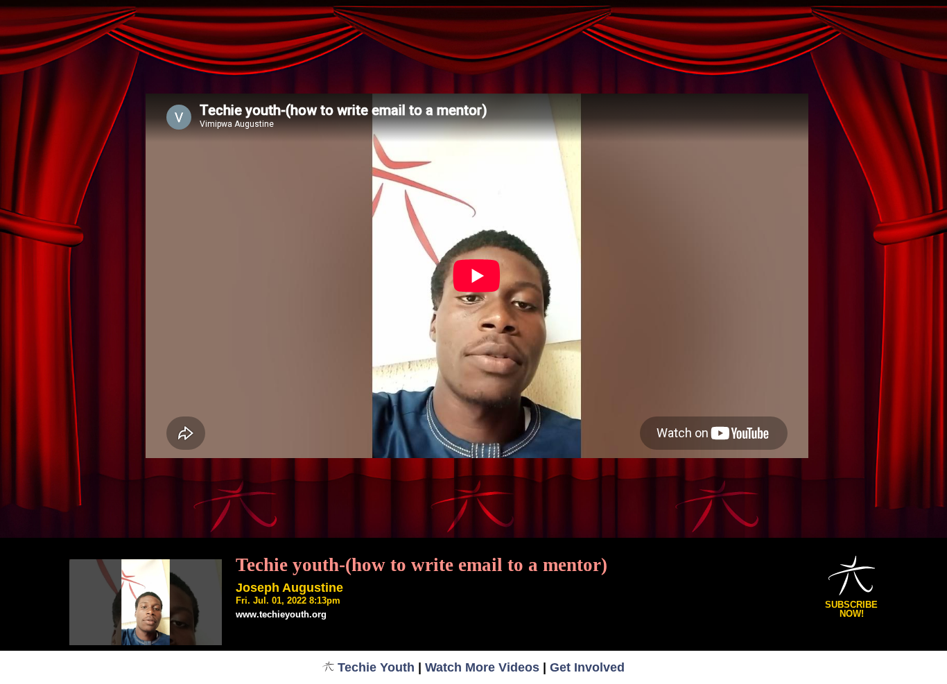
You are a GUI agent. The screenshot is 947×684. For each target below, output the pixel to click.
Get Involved (587, 667)
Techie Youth (376, 667)
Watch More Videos (482, 667)
